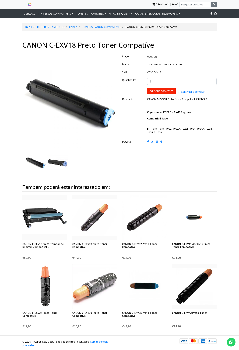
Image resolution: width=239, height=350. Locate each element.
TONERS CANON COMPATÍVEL (101, 27)
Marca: (126, 64)
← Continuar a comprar (191, 91)
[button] (27, 113)
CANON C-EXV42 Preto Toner (189, 312)
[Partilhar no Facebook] (148, 141)
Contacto (29, 13)
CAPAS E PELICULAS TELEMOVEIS (156, 13)
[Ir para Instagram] (215, 13)
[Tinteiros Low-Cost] (28, 4)
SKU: (124, 72)
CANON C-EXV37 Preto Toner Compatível (39, 314)
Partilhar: (127, 141)
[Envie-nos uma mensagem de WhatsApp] (231, 342)
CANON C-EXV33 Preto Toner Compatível (89, 314)
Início (28, 27)
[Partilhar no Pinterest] (157, 141)
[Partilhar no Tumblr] (161, 141)
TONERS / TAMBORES (90, 13)
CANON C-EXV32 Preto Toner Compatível (139, 245)
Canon (73, 27)
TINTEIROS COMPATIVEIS (54, 13)
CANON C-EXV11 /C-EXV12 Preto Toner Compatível (191, 245)
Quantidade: (129, 80)
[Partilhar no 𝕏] (152, 141)
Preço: (125, 56)
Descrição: (128, 99)
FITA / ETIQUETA (119, 13)
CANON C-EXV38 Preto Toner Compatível (89, 245)
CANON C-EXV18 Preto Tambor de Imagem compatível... (43, 245)
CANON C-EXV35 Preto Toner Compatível (139, 314)
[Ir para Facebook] (211, 13)
